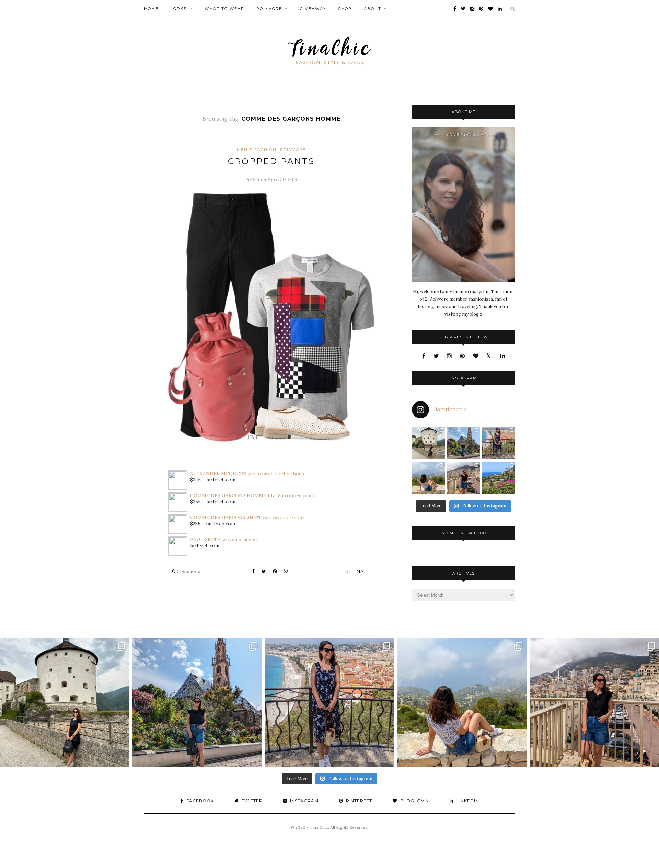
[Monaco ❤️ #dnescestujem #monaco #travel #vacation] (463, 478)
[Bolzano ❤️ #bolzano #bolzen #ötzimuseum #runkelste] (463, 443)
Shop (345, 8)
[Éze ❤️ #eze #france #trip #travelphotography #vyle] (428, 478)
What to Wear (224, 8)
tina (358, 571)
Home (151, 8)
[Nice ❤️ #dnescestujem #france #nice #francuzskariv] (498, 443)
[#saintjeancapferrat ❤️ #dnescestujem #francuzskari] (498, 478)
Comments (186, 571)
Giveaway (313, 8)
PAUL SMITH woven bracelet (223, 539)
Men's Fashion (257, 149)
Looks (179, 8)
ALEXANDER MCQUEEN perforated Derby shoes (247, 473)
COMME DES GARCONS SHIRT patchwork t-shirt (247, 517)
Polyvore (269, 8)
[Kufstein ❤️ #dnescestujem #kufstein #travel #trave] (428, 443)
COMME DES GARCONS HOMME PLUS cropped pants (253, 495)
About (372, 8)
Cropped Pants (271, 161)
